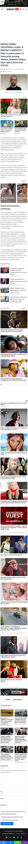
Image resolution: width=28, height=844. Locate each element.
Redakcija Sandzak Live (7, 69)
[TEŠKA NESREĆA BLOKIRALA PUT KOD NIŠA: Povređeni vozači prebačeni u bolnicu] (7, 749)
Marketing (23, 833)
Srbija (8, 699)
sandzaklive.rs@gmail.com (8, 833)
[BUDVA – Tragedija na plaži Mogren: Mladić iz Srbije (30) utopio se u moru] (5, 290)
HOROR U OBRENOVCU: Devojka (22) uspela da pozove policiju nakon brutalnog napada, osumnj (21, 757)
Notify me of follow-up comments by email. (12, 817)
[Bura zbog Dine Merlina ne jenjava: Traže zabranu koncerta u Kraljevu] (5, 281)
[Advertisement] (14, 26)
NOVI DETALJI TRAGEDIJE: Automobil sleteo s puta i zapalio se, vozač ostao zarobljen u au (7, 721)
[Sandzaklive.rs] (12, 9)
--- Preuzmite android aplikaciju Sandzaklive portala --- (14, 92)
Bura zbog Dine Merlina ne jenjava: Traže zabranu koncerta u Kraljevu (18, 281)
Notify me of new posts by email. (10, 820)
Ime (2, 791)
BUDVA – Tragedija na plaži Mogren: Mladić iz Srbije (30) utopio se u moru (18, 290)
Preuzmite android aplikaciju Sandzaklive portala (14, 687)
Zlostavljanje (18, 699)
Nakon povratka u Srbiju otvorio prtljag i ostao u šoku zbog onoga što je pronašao (18, 299)
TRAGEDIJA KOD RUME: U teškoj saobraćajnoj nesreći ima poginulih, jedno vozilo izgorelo (21, 720)
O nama (18, 833)
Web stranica (4, 805)
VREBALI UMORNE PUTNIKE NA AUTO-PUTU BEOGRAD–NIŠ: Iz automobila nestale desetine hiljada (7, 739)
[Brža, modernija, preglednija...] (14, 692)
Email (2, 798)
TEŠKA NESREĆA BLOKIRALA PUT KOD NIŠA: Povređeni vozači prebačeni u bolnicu (7, 757)
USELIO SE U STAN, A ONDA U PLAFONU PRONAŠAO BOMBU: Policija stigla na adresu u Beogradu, (21, 739)
